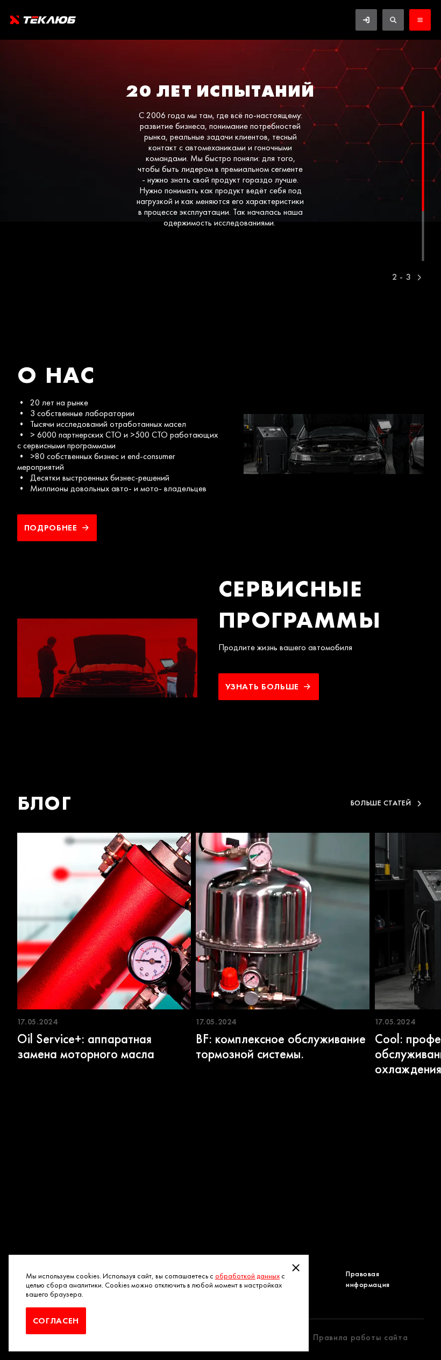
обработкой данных (247, 1276)
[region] (220, 159)
